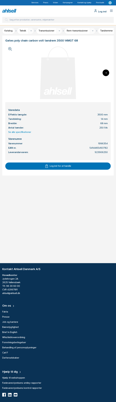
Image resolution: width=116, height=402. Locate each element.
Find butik (100, 2)
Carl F (5, 353)
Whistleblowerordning (13, 337)
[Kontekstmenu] (110, 3)
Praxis (45, 2)
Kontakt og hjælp (84, 2)
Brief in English (9, 332)
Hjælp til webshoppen (13, 378)
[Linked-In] (10, 396)
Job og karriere (10, 322)
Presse (6, 317)
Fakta (5, 312)
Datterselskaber (10, 358)
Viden (55, 2)
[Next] (106, 73)
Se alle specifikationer (19, 132)
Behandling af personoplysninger (19, 348)
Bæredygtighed (10, 327)
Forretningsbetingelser (14, 343)
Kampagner (68, 2)
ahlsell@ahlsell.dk (11, 293)
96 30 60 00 (13, 286)
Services (34, 2)
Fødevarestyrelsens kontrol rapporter (22, 388)
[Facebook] (4, 396)
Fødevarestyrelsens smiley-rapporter (21, 383)
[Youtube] (15, 396)
